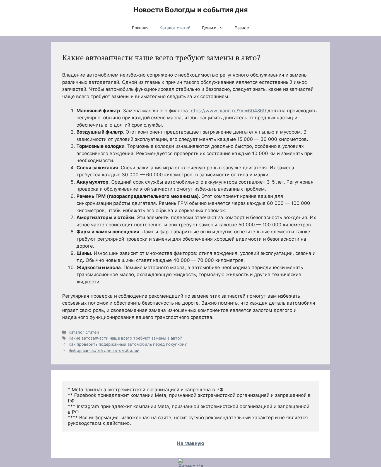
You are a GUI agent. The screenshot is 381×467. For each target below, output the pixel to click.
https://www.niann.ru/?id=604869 (227, 110)
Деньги (209, 27)
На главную (190, 443)
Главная (140, 27)
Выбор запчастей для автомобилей (104, 350)
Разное (242, 27)
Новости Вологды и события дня (190, 10)
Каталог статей (175, 27)
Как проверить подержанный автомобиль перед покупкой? (128, 344)
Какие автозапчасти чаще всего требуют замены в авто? (125, 338)
